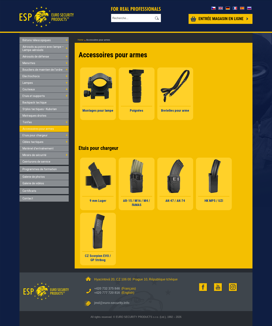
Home (80, 40)
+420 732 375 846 (107, 288)
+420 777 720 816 (107, 292)
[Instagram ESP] (233, 287)
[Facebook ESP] (203, 287)
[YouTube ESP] (218, 287)
